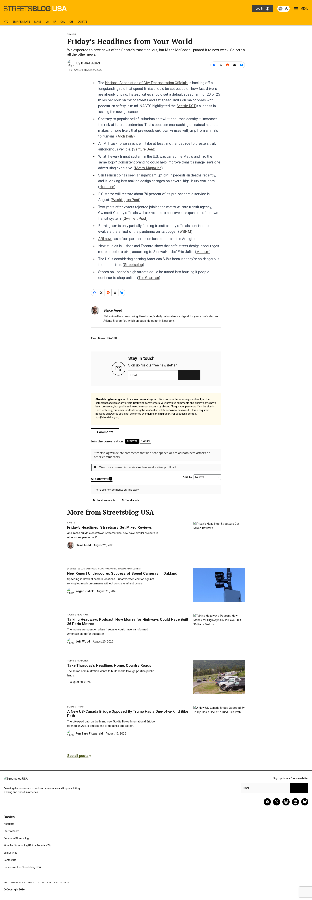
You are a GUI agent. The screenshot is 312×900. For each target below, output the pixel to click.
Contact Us (10, 860)
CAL (62, 21)
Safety (71, 523)
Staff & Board (11, 831)
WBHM (185, 231)
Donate (82, 21)
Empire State (21, 21)
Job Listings (10, 852)
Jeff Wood (82, 641)
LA (47, 21)
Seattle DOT (186, 106)
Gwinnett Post (135, 218)
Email (134, 375)
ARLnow (105, 239)
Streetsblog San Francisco (86, 569)
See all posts (77, 755)
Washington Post (125, 200)
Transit (71, 34)
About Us (9, 823)
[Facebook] (267, 801)
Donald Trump (75, 707)
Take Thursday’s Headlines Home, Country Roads (109, 665)
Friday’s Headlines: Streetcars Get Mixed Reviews (109, 527)
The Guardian (148, 278)
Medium (202, 252)
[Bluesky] (304, 801)
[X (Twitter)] (276, 801)
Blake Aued (90, 63)
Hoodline (106, 187)
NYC (6, 21)
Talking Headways (77, 615)
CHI (71, 21)
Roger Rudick (84, 591)
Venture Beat (143, 149)
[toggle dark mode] (283, 9)
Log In (259, 8)
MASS (38, 21)
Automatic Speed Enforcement (123, 569)
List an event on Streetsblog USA (22, 867)
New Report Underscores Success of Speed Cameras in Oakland (122, 573)
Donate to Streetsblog (16, 838)
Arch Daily (125, 136)
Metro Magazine (148, 168)
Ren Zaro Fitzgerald (89, 733)
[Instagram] (286, 801)
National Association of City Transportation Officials (146, 83)
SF (54, 21)
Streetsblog (133, 265)
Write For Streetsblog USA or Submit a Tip (27, 845)
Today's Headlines (77, 661)
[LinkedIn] (295, 801)
